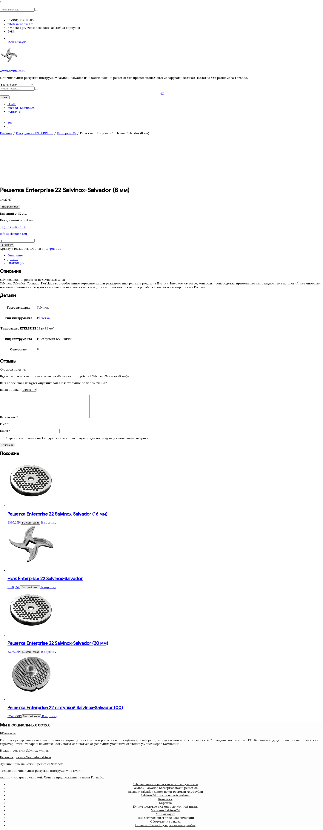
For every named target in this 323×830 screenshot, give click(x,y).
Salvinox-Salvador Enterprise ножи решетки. (165, 788)
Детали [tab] (12, 259)
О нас (11, 104)
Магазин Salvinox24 (21, 108)
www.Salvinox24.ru (12, 71)
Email (5, 431)
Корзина (165, 803)
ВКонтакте (8, 733)
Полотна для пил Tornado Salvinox (25, 757)
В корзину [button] (48, 522)
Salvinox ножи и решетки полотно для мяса (165, 784)
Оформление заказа (165, 821)
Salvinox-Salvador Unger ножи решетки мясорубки (165, 791)
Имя (4, 424)
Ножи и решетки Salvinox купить (24, 750)
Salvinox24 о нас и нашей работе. (165, 795)
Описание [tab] (15, 255)
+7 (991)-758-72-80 (13, 227)
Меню (4, 97)
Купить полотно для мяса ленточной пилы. (165, 806)
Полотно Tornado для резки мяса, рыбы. (165, 825)
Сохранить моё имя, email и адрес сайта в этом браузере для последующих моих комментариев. (76, 438)
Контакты (14, 112)
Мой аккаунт (17, 42)
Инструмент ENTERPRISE (34, 133)
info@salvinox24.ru (13, 234)
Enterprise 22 (66, 133)
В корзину (7, 244)
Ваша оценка (11, 389)
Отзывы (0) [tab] (15, 263)
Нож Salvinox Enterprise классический (165, 818)
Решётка (43, 318)
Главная (6, 133)
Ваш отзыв (9, 417)
